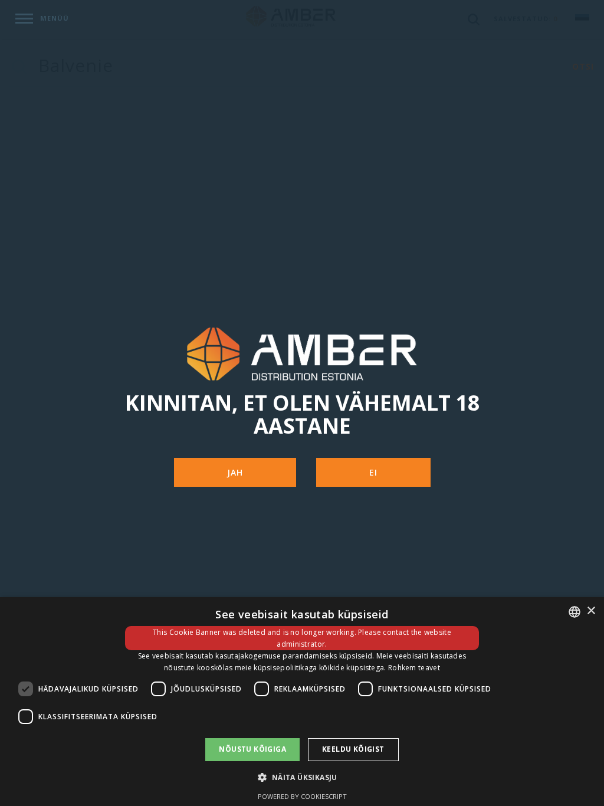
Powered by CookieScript (302, 796)
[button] (302, 777)
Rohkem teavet (414, 668)
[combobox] (574, 612)
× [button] (590, 611)
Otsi (583, 66)
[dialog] (302, 701)
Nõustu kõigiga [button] (252, 749)
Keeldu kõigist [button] (353, 749)
